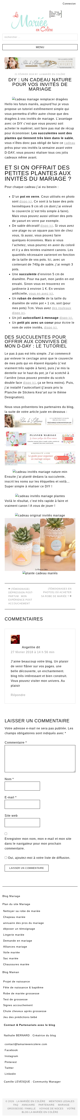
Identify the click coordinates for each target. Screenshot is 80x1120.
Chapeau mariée (14, 916)
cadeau (69, 142)
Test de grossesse (15, 999)
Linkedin (10, 1073)
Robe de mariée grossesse (21, 993)
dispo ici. (66, 317)
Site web (11, 815)
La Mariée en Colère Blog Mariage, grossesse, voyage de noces (40, 22)
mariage (64, 1105)
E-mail (11, 797)
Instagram (11, 1056)
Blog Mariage (11, 896)
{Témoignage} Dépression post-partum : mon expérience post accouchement (20, 596)
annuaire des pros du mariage (23, 922)
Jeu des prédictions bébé (20, 1017)
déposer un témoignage (19, 928)
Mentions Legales (61, 1101)
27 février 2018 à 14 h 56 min (33, 652)
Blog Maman (10, 972)
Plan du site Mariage (16, 904)
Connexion (69, 3)
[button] (40, 47)
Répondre (18, 695)
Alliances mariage (15, 946)
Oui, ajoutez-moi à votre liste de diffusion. (38, 857)
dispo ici (25, 201)
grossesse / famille (21, 1108)
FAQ (15, 1105)
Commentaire (16, 742)
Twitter (9, 1067)
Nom (9, 779)
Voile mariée (11, 952)
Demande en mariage (17, 940)
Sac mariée (10, 958)
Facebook (11, 1050)
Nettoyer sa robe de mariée (21, 910)
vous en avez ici (41, 293)
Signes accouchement (18, 1005)
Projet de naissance (16, 981)
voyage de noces (51, 1108)
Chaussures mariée (16, 964)
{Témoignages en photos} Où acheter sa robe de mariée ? (56, 593)
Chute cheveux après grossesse (25, 1011)
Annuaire (28, 1105)
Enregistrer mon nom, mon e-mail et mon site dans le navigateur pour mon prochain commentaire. (38, 843)
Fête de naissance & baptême (23, 987)
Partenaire (47, 1105)
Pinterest (11, 1062)
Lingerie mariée (13, 934)
